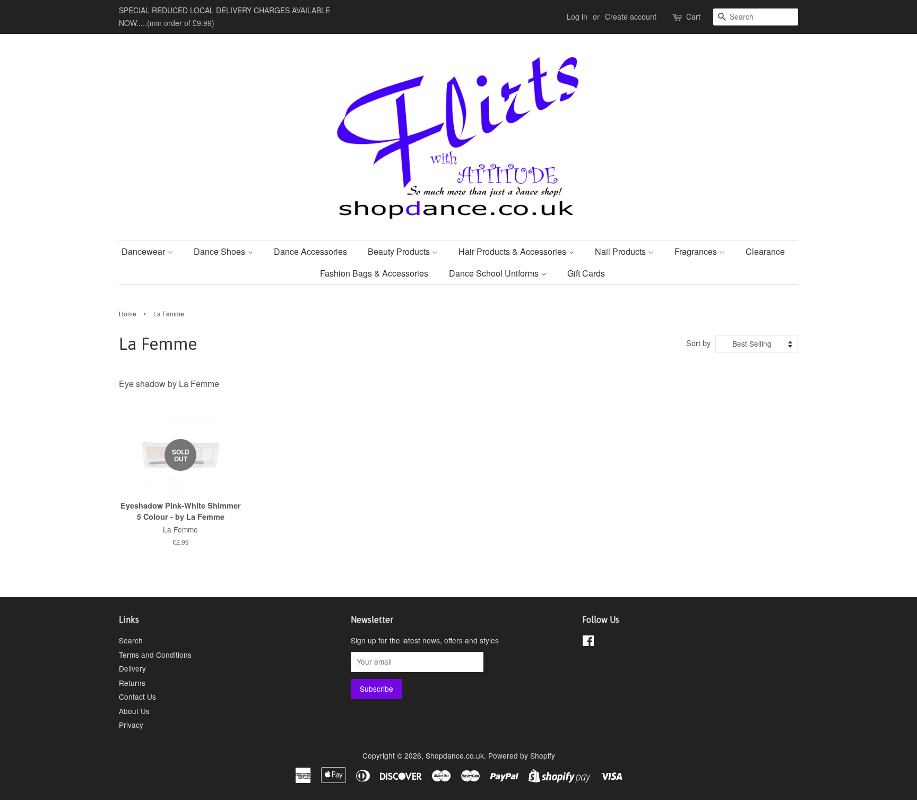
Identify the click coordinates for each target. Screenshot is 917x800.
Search (131, 640)
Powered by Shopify (521, 755)
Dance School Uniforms (495, 273)
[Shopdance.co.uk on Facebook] (588, 642)
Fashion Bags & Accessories (374, 273)
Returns (132, 682)
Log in (577, 16)
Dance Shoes (220, 251)
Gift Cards (586, 273)
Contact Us (137, 696)
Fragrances (696, 251)
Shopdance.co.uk (455, 755)
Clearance (765, 251)
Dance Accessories (310, 251)
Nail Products (621, 251)
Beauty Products (400, 251)
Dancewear (144, 251)
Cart (693, 16)
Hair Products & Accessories (513, 251)
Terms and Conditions (155, 654)
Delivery (132, 668)
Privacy (131, 724)
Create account (630, 16)
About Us (134, 711)
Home (127, 313)
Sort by (698, 342)
